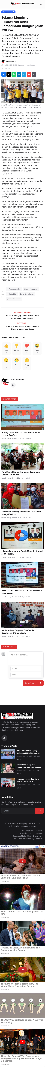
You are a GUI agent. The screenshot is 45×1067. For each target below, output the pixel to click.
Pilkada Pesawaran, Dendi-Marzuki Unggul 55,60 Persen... (22, 552)
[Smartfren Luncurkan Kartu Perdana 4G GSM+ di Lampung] (8, 782)
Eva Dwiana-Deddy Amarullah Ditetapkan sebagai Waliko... (21, 513)
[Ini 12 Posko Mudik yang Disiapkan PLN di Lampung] (8, 754)
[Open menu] (4, 4)
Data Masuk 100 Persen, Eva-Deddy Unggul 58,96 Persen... (21, 592)
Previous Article (24, 312)
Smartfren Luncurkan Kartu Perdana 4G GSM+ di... (28, 780)
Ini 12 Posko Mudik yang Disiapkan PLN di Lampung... (28, 751)
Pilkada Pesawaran (31, 289)
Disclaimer (37, 836)
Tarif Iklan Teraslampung (24, 838)
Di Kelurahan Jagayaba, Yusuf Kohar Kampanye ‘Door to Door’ (22, 316)
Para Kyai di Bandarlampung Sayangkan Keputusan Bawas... (20, 473)
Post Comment (31, 683)
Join (39, 811)
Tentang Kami (27, 830)
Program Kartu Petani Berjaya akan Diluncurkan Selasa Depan (22, 327)
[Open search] (41, 4)
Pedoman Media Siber (22, 836)
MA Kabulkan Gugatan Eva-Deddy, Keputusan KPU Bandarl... (17, 631)
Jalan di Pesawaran (14, 299)
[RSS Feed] (13, 385)
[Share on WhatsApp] (14, 74)
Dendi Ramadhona (26, 294)
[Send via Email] (29, 74)
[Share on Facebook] (3, 74)
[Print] (34, 74)
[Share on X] (8, 74)
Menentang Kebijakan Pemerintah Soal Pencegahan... (29, 766)
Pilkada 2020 (12, 294)
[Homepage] (23, 4)
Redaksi (39, 830)
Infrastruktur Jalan (14, 289)
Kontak (39, 838)
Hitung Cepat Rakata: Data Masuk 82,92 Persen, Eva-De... (20, 433)
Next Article (21, 323)
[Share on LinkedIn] (19, 74)
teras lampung (17, 379)
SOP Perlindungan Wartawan (30, 833)
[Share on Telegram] (24, 74)
